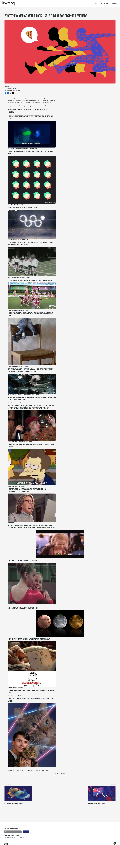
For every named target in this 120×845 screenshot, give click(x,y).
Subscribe (26, 831)
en (114, 843)
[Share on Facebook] (5, 93)
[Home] (8, 3)
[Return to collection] (5, 12)
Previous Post (7, 784)
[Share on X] (13, 93)
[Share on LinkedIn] (8, 93)
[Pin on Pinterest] (11, 93)
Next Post (113, 784)
